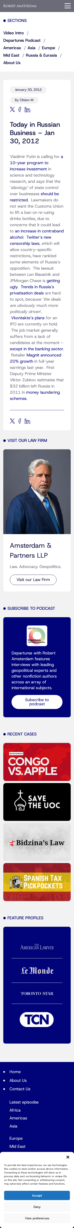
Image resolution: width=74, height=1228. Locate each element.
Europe (48, 48)
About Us (12, 63)
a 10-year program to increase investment (36, 163)
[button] (68, 1157)
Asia (31, 48)
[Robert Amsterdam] (20, 5)
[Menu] (68, 5)
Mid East (11, 55)
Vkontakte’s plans (28, 318)
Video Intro (13, 33)
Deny (37, 1207)
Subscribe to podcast (37, 702)
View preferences (37, 1218)
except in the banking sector (36, 349)
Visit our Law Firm (33, 579)
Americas (12, 48)
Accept (37, 1195)
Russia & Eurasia (41, 55)
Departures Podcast (21, 40)
